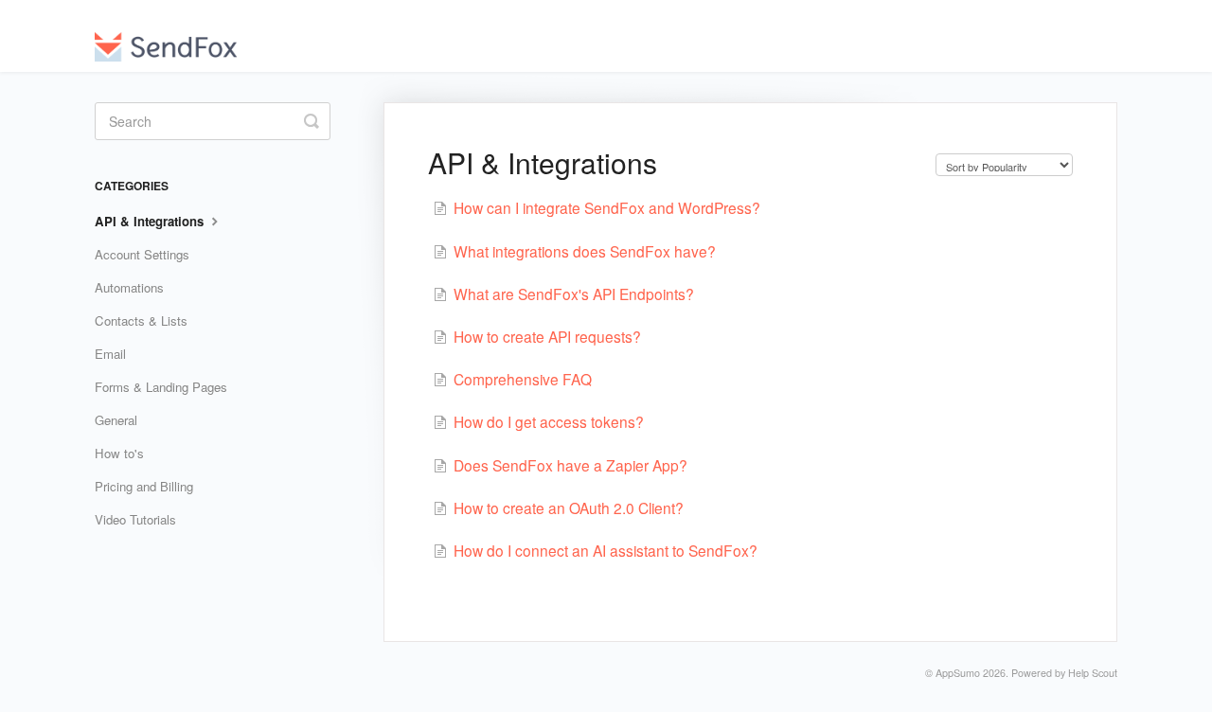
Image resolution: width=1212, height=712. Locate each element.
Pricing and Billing (144, 486)
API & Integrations (151, 221)
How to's (119, 453)
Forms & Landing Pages (161, 387)
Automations (129, 287)
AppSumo (958, 673)
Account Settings (142, 254)
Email (110, 354)
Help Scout (1092, 673)
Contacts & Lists (141, 320)
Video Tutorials (135, 519)
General (116, 420)
